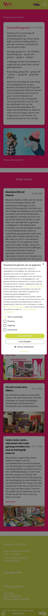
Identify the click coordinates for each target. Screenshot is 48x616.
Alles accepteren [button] (25, 336)
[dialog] (24, 308)
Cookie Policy (24, 351)
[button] (24, 347)
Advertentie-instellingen (14, 307)
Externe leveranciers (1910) (33, 286)
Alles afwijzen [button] (25, 342)
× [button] (43, 264)
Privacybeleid (8, 312)
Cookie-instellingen (29, 309)
